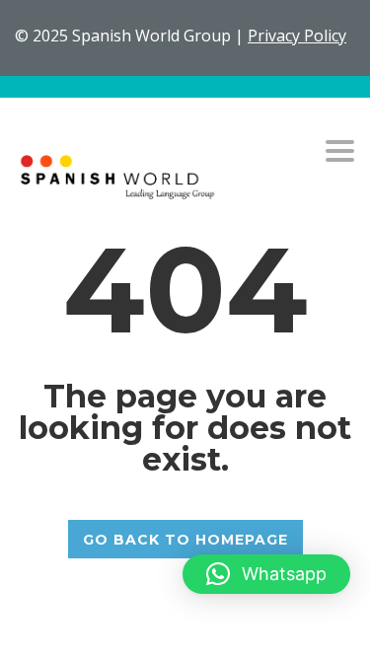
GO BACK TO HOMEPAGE (185, 539)
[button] (266, 574)
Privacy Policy (297, 35)
